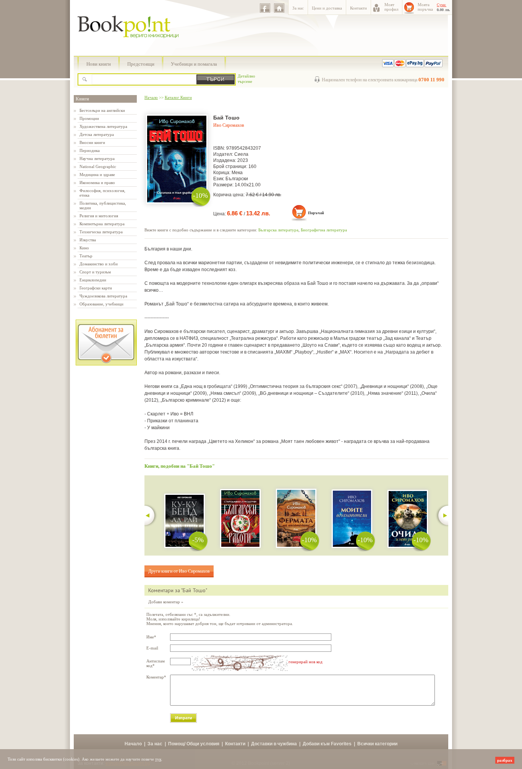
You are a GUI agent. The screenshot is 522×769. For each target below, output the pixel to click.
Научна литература (97, 158)
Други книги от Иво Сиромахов (179, 571)
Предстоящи (140, 64)
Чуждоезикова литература (103, 296)
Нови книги (98, 64)
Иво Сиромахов (228, 125)
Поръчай (316, 213)
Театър (85, 256)
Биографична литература (324, 230)
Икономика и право (97, 182)
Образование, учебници (101, 304)
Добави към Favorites (327, 743)
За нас (298, 8)
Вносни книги (92, 142)
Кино (84, 248)
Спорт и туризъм (95, 272)
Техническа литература (101, 231)
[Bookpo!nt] (134, 46)
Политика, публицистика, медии (102, 205)
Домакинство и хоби (98, 264)
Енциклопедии (92, 280)
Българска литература (278, 230)
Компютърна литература (102, 223)
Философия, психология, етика (102, 192)
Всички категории (377, 743)
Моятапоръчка (425, 6)
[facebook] (265, 8)
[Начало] (279, 8)
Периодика (89, 150)
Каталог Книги (178, 97)
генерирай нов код (306, 661)
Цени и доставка (327, 8)
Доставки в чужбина (274, 743)
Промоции (89, 118)
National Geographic (97, 166)
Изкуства (87, 239)
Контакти (358, 8)
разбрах (504, 760)
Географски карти (95, 288)
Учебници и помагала (194, 64)
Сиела (241, 154)
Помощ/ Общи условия (193, 743)
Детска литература (96, 134)
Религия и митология (98, 215)
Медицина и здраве (97, 174)
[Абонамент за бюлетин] (106, 364)
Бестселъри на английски (102, 110)
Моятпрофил (391, 6)
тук (158, 759)
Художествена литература (103, 126)
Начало (151, 97)
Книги (82, 99)
